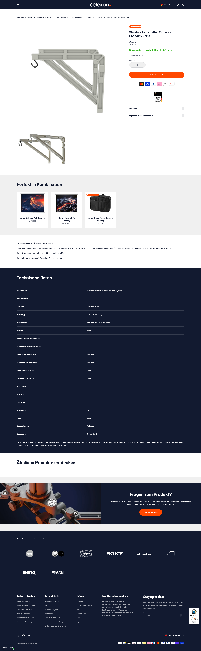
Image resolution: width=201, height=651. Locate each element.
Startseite (20, 17)
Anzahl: (132, 60)
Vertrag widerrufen (23, 614)
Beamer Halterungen (43, 17)
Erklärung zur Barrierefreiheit (55, 626)
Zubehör (30, 17)
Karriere (79, 609)
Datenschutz (81, 614)
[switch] (194, 622)
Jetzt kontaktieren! (151, 512)
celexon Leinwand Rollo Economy (32, 218)
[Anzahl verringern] (132, 64)
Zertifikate (49, 614)
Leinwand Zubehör (103, 17)
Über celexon (81, 601)
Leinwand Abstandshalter (122, 17)
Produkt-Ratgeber (51, 609)
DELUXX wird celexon (84, 605)
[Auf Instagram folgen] (18, 635)
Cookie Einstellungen (52, 618)
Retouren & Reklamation (26, 605)
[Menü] (197, 609)
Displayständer (77, 17)
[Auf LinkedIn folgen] (28, 635)
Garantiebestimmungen (25, 618)
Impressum (80, 622)
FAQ (46, 605)
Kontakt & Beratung (52, 601)
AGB (78, 618)
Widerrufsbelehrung (24, 609)
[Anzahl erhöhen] (142, 64)
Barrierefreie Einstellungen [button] (55, 622)
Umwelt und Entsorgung (25, 622)
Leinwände (89, 17)
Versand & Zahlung (23, 601)
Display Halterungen (61, 17)
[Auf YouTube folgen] (23, 635)
